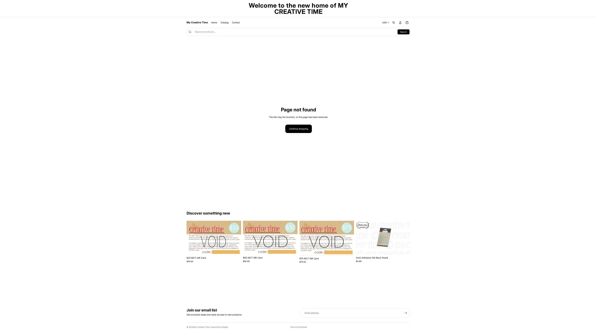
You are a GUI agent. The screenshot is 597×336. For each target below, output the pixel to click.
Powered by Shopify (219, 327)
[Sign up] (406, 313)
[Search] (393, 22)
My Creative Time (202, 327)
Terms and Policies (298, 327)
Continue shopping (298, 128)
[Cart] (407, 22)
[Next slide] (405, 237)
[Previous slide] (360, 237)
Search (403, 32)
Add (295, 250)
